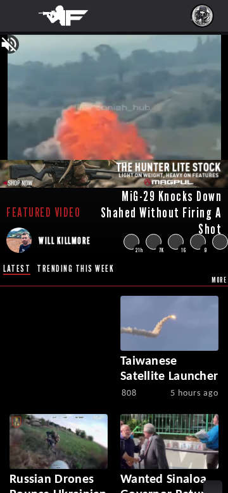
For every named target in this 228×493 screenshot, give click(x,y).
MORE (219, 279)
